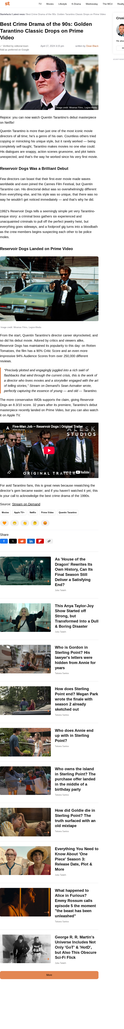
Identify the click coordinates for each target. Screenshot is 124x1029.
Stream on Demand (26, 504)
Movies (50, 4)
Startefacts (5, 14)
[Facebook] (4, 541)
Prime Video (47, 512)
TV (40, 4)
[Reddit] (22, 541)
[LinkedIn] (31, 541)
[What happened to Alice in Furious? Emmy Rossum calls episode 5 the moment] (49, 906)
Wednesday (92, 4)
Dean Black (92, 46)
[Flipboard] (40, 541)
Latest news (18, 14)
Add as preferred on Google (14, 49)
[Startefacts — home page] (7, 4)
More (49, 975)
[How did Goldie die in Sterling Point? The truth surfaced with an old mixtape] (49, 822)
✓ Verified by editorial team (14, 46)
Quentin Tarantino (68, 512)
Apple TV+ (19, 512)
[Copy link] (49, 541)
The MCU (108, 4)
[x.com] (13, 541)
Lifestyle (62, 4)
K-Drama (76, 4)
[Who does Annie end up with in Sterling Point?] (49, 742)
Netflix (33, 512)
